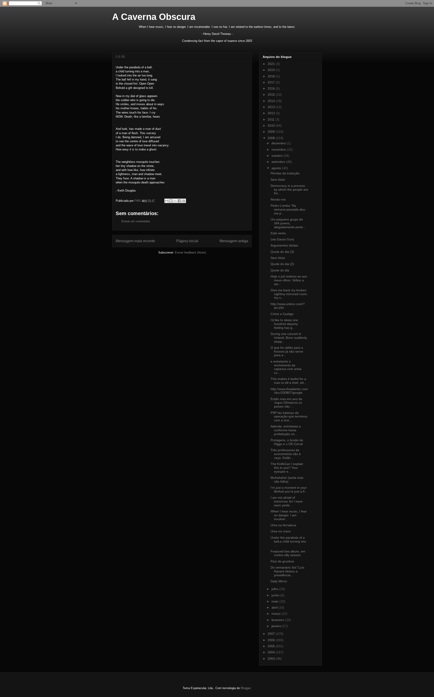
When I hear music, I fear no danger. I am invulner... (289, 515)
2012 (272, 113)
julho (275, 589)
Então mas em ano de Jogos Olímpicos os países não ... (286, 402)
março (276, 613)
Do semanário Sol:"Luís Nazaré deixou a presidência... (287, 571)
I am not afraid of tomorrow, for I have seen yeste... (287, 501)
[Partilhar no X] (175, 201)
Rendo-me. (279, 199)
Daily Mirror (279, 581)
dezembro (279, 143)
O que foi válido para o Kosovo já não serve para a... (287, 351)
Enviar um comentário (135, 221)
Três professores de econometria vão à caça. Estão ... (286, 454)
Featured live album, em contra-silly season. (288, 553)
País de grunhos (282, 561)
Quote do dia (280, 270)
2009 (272, 131)
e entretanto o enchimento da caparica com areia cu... (286, 367)
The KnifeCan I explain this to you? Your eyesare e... (287, 467)
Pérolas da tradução (285, 173)
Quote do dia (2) (282, 264)
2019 (272, 70)
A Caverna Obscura (153, 17)
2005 (272, 646)
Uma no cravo (281, 531)
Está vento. (279, 233)
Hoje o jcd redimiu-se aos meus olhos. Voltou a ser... (289, 280)
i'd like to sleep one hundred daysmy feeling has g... (284, 324)
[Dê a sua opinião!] (171, 201)
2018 (272, 76)
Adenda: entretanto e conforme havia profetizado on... (286, 430)
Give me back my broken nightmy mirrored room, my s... (289, 294)
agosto (276, 168)
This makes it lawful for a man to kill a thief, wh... (289, 380)
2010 (272, 125)
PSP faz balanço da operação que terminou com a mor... (289, 416)
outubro (277, 155)
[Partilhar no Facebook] (179, 201)
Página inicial (187, 241)
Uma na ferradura (283, 525)
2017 (272, 82)
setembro (278, 162)
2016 (272, 88)
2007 (272, 633)
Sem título (278, 179)
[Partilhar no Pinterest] (184, 201)
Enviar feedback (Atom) (190, 252)
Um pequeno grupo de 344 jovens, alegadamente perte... (288, 223)
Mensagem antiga (233, 241)
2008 (272, 138)
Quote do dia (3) (282, 252)
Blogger (245, 688)
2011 (271, 119)
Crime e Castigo (282, 314)
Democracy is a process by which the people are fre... (289, 189)
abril (274, 607)
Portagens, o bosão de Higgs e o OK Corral (287, 442)
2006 (272, 640)
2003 (272, 658)
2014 (272, 101)
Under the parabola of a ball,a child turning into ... (288, 541)
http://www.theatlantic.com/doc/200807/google (289, 391)
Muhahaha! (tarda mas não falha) (287, 479)
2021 (272, 64)
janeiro (276, 626)
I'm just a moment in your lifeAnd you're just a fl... (289, 489)
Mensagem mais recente (135, 241)
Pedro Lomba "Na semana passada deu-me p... (288, 209)
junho (275, 595)
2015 (272, 94)
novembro (279, 149)
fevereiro (278, 620)
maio (275, 601)
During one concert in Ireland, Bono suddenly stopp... (289, 337)
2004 (272, 652)
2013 (272, 107)
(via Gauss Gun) (282, 239)
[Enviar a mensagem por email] (166, 201)
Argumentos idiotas (284, 245)
